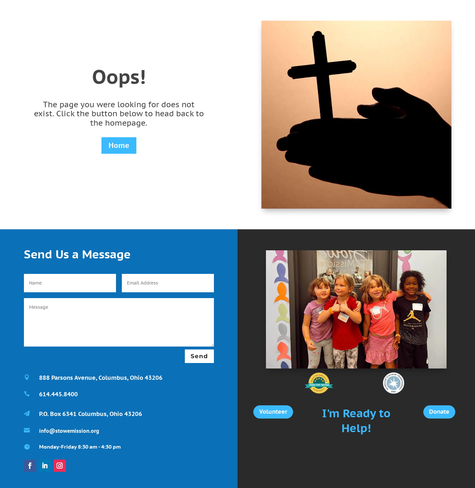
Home (119, 145)
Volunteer (273, 411)
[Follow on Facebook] (30, 466)
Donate (439, 411)
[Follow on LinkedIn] (45, 466)
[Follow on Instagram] (60, 466)
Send (199, 356)
